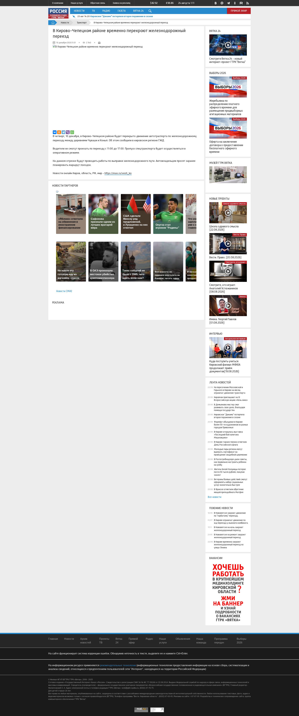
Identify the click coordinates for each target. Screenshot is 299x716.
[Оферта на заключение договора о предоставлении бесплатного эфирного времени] (228, 128)
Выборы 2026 (217, 73)
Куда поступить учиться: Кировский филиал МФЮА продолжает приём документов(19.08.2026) (224, 366)
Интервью (215, 333)
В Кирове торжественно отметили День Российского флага (230, 443)
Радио (106, 10)
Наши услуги (77, 3)
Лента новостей (220, 382)
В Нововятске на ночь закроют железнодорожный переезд (228, 528)
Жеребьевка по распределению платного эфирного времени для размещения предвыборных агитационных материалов (226, 107)
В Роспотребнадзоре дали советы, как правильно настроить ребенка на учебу (230, 462)
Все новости (214, 497)
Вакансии (215, 558)
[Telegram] (63, 132)
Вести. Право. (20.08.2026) (225, 257)
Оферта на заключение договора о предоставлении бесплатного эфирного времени (226, 146)
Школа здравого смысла (234, 203)
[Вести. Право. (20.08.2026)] (228, 243)
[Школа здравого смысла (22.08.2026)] (228, 212)
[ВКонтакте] (55, 132)
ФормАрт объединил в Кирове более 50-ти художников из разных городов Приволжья (231, 425)
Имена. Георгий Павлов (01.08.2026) (222, 321)
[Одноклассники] (59, 132)
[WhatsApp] (72, 132)
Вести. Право (240, 234)
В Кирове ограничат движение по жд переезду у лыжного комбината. (231, 521)
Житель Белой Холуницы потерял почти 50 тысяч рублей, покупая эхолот (230, 472)
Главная (53, 639)
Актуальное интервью (235, 338)
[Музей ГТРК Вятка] (228, 176)
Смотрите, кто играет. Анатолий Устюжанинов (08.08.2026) (223, 288)
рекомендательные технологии (118, 665)
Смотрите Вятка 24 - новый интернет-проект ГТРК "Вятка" (227, 60)
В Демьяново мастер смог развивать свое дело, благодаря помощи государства (229, 407)
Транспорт (82, 22)
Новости (79, 10)
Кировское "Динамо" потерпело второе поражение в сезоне (121, 16)
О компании (57, 3)
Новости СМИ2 (64, 291)
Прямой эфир (239, 10)
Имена (243, 296)
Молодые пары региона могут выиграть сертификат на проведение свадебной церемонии (230, 452)
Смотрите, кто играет (236, 262)
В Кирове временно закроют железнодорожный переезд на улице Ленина (228, 545)
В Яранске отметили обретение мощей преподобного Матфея (229, 490)
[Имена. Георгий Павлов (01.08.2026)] (228, 305)
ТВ (93, 10)
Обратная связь (97, 3)
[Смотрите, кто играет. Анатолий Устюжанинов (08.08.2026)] (228, 271)
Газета (122, 10)
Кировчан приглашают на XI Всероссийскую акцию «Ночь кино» (231, 398)
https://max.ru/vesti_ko (118, 173)
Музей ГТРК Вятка (220, 162)
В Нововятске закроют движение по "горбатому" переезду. (230, 514)
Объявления (183, 639)
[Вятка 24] (228, 45)
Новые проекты (219, 198)
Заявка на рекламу (121, 3)
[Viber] (68, 132)
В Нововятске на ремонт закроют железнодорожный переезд (230, 536)
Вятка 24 (138, 10)
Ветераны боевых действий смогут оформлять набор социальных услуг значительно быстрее (230, 482)
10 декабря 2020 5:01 (66, 42)
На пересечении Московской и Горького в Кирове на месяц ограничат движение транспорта (229, 390)
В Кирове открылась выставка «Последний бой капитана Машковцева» (228, 435)
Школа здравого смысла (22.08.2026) (224, 228)
